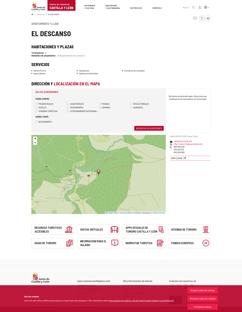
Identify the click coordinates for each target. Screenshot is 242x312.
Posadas (106, 103)
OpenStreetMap (126, 212)
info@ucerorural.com (183, 141)
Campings (106, 107)
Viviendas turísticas (48, 111)
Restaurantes (45, 121)
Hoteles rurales (141, 103)
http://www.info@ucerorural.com (188, 144)
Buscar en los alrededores (149, 128)
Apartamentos (76, 107)
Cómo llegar (177, 158)
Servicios (40, 14)
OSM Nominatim (159, 212)
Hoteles (42, 107)
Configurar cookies (202, 306)
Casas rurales (77, 103)
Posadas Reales (46, 103)
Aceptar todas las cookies (202, 290)
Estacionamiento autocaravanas (84, 111)
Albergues (138, 107)
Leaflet (110, 212)
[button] (206, 7)
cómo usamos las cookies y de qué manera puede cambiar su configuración (141, 300)
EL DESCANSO (53, 14)
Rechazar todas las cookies (203, 298)
